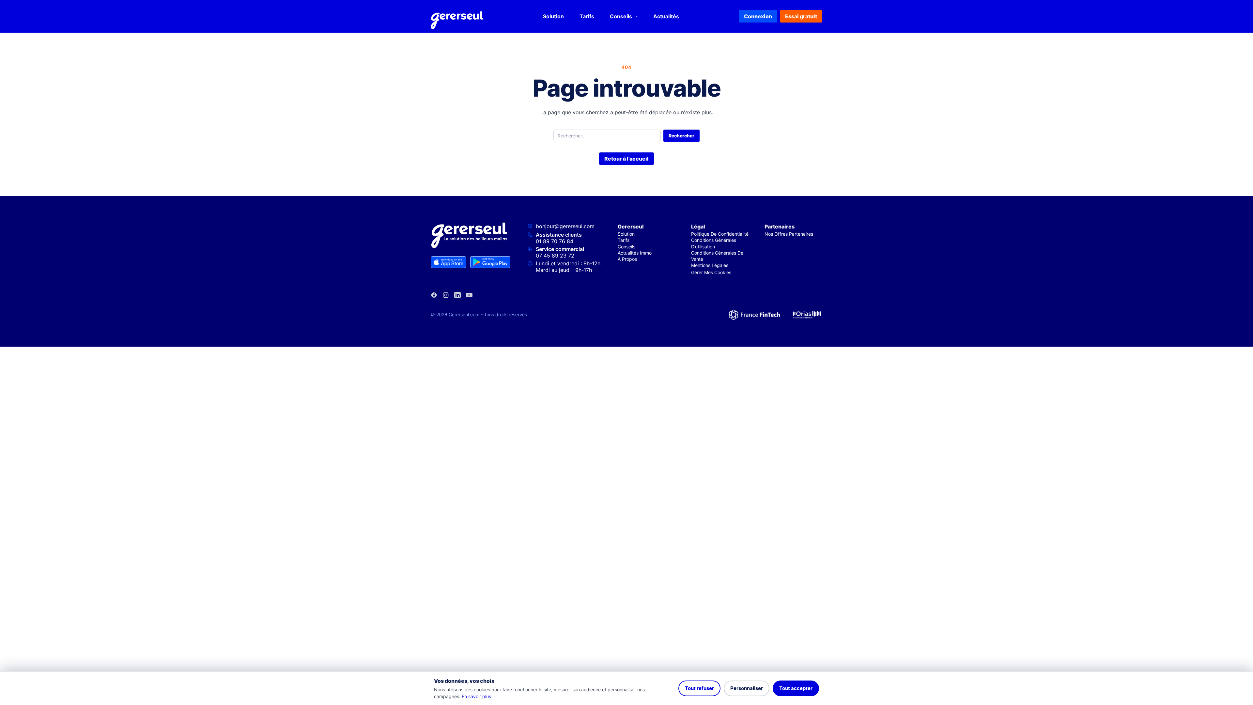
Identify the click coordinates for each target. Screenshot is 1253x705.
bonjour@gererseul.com (565, 226)
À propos (627, 259)
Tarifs (587, 16)
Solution (553, 16)
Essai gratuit (801, 16)
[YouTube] (469, 295)
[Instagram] (445, 295)
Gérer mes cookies (711, 272)
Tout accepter (795, 688)
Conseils (621, 16)
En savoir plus (476, 696)
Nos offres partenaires (789, 234)
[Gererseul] (457, 16)
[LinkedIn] (457, 295)
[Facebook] (434, 295)
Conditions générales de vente (717, 256)
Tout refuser (699, 688)
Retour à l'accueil (626, 158)
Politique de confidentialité (720, 234)
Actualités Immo (635, 253)
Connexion (758, 16)
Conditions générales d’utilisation (713, 243)
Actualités (666, 16)
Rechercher (681, 135)
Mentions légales (709, 265)
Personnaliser (746, 688)
